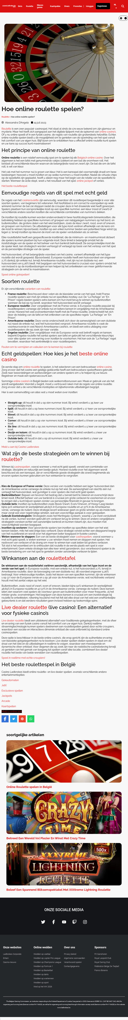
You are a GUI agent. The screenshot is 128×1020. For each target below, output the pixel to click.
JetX (4, 685)
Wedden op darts (41, 974)
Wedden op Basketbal (43, 970)
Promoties (77, 6)
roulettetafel (60, 558)
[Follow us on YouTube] (64, 923)
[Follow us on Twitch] (74, 923)
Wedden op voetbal (42, 954)
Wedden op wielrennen (44, 978)
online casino (104, 366)
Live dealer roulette (24, 607)
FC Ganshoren (100, 954)
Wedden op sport (41, 982)
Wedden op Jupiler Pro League (47, 958)
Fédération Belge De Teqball (106, 966)
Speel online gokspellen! (16, 274)
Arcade (6, 701)
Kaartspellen (9, 706)
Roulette (6, 128)
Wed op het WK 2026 (43, 986)
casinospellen (22, 466)
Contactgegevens (71, 966)
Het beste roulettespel (14, 186)
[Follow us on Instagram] (85, 923)
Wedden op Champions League (47, 962)
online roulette (31, 366)
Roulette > (6, 117)
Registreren (102, 6)
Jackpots (7, 695)
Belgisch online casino (90, 157)
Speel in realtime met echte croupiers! (23, 657)
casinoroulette (30, 200)
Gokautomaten (10, 680)
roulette (11, 459)
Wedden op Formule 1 (43, 966)
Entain (6, 958)
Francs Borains (101, 970)
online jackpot (85, 180)
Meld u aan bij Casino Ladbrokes (20, 446)
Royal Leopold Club (102, 958)
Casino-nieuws (9, 962)
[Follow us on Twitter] (43, 923)
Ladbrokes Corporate (12, 954)
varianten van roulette (37, 288)
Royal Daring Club (102, 962)
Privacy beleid (70, 954)
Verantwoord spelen (73, 962)
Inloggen (90, 6)
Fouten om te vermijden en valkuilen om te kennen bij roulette (37, 347)
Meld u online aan (12, 711)
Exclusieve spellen (12, 690)
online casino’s (107, 131)
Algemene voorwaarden (74, 958)
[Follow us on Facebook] (53, 923)
